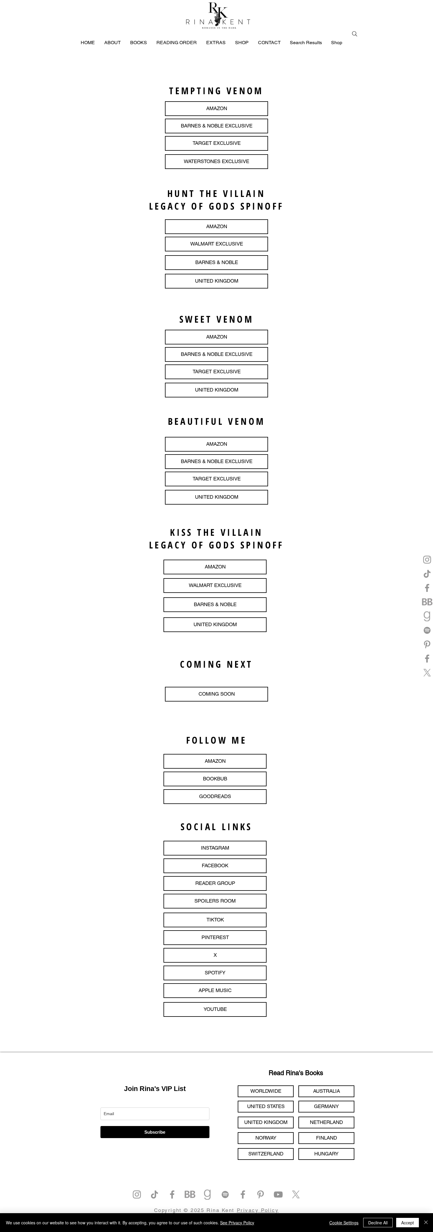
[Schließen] (425, 1222)
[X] (427, 672)
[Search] (354, 34)
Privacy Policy (258, 1210)
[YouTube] (278, 1194)
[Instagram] (427, 559)
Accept (407, 1223)
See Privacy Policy (237, 1223)
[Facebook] (427, 588)
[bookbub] (427, 602)
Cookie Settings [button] (343, 1223)
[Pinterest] (427, 644)
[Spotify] (427, 630)
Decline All (378, 1223)
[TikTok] (427, 573)
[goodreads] (427, 616)
